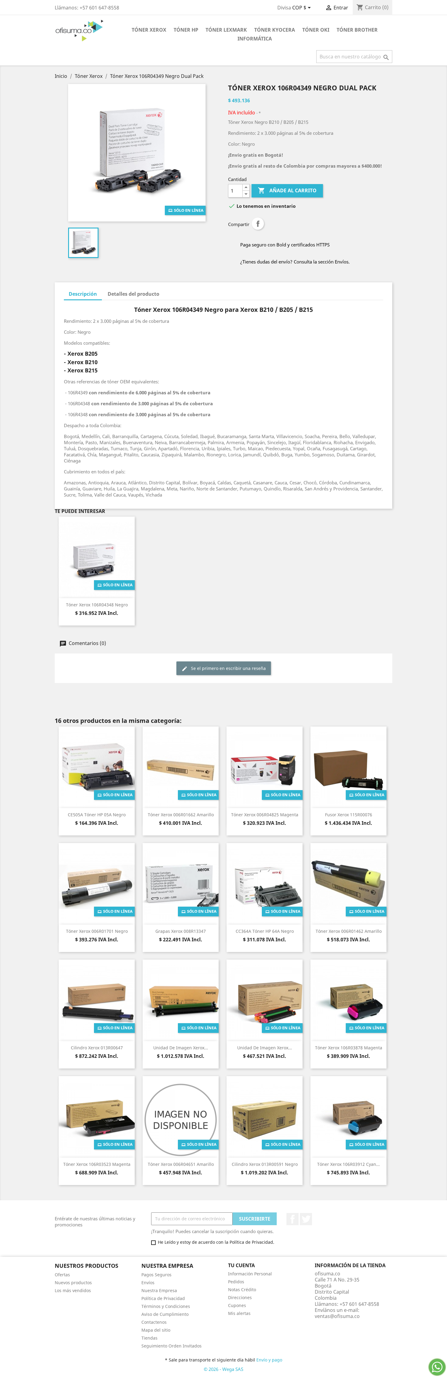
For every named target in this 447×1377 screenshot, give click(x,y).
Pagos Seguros (156, 1275)
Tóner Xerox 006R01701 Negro (97, 931)
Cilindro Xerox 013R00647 (97, 1048)
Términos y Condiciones (165, 1306)
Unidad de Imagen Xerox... (180, 1048)
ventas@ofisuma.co (337, 1316)
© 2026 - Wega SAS (223, 1369)
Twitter (306, 1219)
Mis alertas (239, 1313)
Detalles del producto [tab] (133, 294)
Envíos (147, 1282)
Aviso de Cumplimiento (165, 1314)
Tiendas (149, 1338)
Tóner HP (186, 29)
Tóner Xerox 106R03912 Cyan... (348, 1164)
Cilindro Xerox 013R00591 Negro (265, 1164)
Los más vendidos (73, 1290)
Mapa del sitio (155, 1330)
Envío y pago (269, 1360)
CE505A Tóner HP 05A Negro (97, 814)
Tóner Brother (357, 29)
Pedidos (236, 1282)
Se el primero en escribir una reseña (228, 668)
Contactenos (154, 1322)
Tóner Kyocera (274, 29)
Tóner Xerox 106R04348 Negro (97, 605)
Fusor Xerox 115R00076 (348, 814)
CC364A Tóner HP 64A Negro (265, 931)
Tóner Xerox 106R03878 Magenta (348, 1048)
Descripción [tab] (83, 294)
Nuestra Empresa (159, 1290)
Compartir (258, 224)
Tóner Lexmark (226, 29)
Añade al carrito (287, 190)
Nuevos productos (73, 1282)
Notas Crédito (242, 1289)
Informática (254, 38)
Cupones (237, 1305)
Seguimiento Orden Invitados (171, 1346)
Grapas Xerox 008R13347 (180, 931)
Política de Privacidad (163, 1298)
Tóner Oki (315, 29)
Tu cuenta (241, 1265)
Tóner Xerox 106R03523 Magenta (96, 1164)
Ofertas (62, 1275)
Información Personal (250, 1274)
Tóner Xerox (149, 29)
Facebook (292, 1219)
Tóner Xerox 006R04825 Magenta (264, 814)
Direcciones (240, 1297)
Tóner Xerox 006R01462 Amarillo (349, 931)
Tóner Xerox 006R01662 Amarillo (181, 814)
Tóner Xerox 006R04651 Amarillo (181, 1164)
